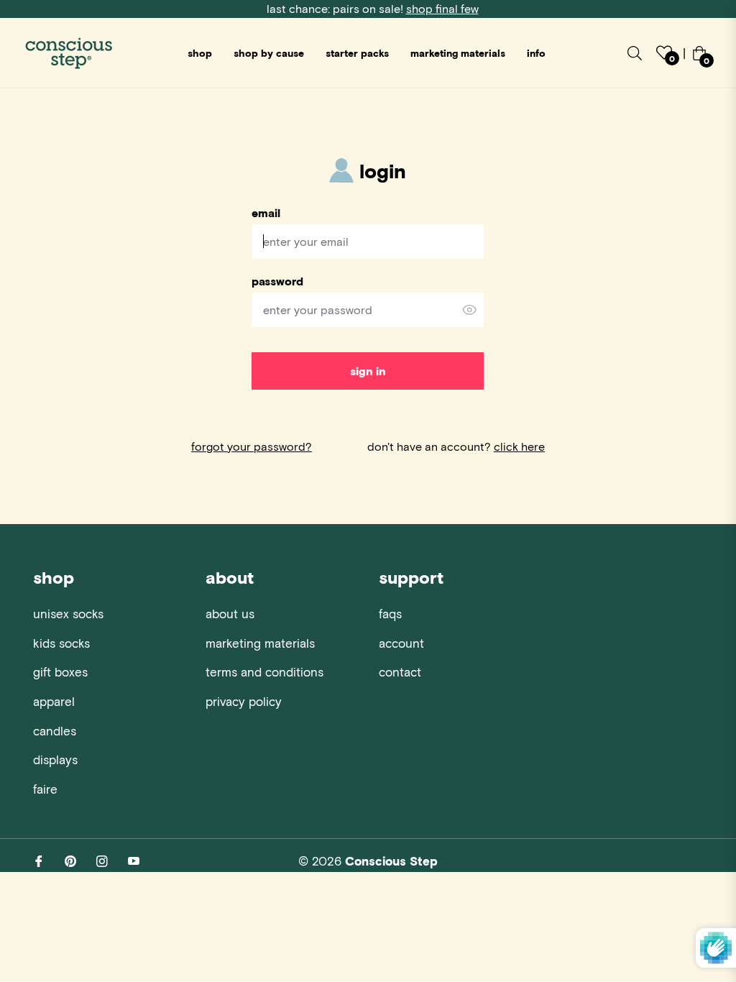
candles (54, 730)
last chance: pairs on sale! (373, 8)
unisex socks (68, 613)
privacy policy (244, 701)
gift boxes (60, 671)
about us (230, 613)
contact (400, 671)
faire (45, 788)
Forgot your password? (251, 446)
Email (266, 213)
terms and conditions (264, 671)
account (401, 642)
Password (277, 281)
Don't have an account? (456, 446)
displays (55, 759)
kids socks (61, 642)
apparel (54, 701)
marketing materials (260, 642)
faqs (390, 613)
